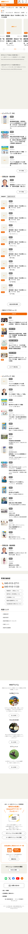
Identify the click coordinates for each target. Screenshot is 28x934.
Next (24, 49)
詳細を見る (13, 859)
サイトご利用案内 (19, 899)
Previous (4, 49)
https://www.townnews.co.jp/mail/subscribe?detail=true (12, 59)
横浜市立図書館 (7, 627)
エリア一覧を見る (14, 367)
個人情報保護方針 (9, 899)
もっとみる (13, 715)
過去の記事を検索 (14, 304)
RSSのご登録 (14, 870)
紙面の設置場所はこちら (12, 600)
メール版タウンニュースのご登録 (13, 837)
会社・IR (19, 2)
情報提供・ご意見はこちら (13, 590)
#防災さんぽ (16, 12)
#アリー (2, 12)
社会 (21, 7)
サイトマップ (14, 900)
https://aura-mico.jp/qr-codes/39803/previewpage (11, 69)
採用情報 (5, 896)
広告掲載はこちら (11, 597)
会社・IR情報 (6, 890)
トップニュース (10, 7)
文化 (17, 7)
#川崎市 (22, 12)
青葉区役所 (5, 614)
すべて (2, 7)
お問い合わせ (15, 885)
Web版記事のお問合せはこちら (14, 604)
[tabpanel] (14, 33)
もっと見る (14, 299)
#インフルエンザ (9, 12)
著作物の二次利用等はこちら (13, 594)
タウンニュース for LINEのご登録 (13, 833)
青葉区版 (3, 5)
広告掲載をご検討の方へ (8, 893)
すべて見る (21, 170)
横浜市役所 (5, 617)
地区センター (6, 624)
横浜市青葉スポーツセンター (10, 621)
